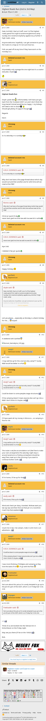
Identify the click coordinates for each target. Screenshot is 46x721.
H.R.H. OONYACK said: (12, 170)
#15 (43, 474)
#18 (43, 544)
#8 (43, 265)
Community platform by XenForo (19, 717)
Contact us (5, 713)
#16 (43, 492)
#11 (43, 357)
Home (39, 713)
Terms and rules (16, 713)
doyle (5, 12)
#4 (43, 132)
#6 (43, 198)
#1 (43, 28)
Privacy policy (26, 713)
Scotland (14, 671)
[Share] (40, 28)
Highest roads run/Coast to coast (21, 669)
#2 (43, 66)
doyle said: (7, 287)
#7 (43, 232)
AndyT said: (8, 382)
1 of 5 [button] (17, 15)
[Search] (42, 2)
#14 (43, 434)
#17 (43, 524)
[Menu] (4, 2)
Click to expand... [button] (23, 305)
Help (34, 713)
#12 (43, 377)
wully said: (7, 496)
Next (23, 15)
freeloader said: (9, 607)
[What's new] (38, 2)
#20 (43, 603)
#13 (43, 414)
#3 (43, 90)
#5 (43, 166)
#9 (43, 283)
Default (6, 710)
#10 (43, 335)
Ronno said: (8, 203)
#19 (43, 581)
